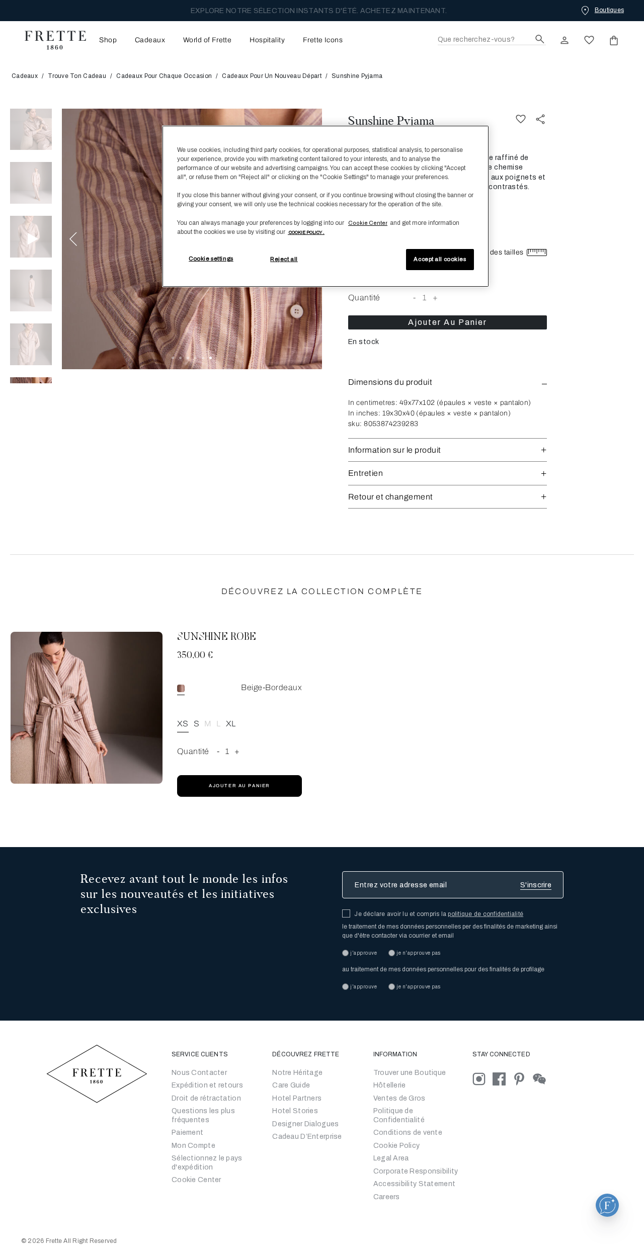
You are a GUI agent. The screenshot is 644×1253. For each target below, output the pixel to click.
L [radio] (218, 723)
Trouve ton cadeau (77, 75)
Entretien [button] (365, 473)
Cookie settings (211, 259)
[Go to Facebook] (503, 1078)
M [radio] (207, 723)
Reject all (284, 259)
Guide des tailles (496, 252)
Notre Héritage (297, 1072)
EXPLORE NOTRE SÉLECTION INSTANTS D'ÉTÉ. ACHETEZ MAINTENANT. (319, 11)
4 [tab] (195, 358)
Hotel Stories (295, 1111)
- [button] (414, 297)
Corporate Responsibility (415, 1171)
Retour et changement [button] (390, 496)
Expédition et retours (207, 1085)
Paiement (187, 1132)
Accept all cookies (440, 259)
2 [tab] (180, 358)
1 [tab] (173, 358)
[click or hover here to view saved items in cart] (614, 40)
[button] (447, 382)
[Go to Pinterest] (523, 1078)
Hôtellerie (389, 1085)
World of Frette (207, 40)
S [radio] (196, 723)
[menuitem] (105, 40)
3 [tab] (188, 358)
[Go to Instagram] (482, 1078)
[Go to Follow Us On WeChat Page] (542, 1078)
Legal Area (391, 1158)
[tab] (31, 129)
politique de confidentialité (485, 913)
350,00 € (195, 655)
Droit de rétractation (206, 1098)
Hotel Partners (296, 1098)
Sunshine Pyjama (391, 120)
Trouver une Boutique (409, 1072)
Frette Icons (323, 40)
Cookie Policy (396, 1145)
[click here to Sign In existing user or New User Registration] (564, 40)
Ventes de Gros (399, 1098)
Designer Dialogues (305, 1124)
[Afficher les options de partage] (541, 119)
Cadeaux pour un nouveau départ (271, 75)
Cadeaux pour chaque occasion (164, 75)
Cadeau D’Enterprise (307, 1136)
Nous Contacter (199, 1072)
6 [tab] (210, 358)
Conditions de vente (407, 1132)
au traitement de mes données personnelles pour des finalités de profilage (443, 969)
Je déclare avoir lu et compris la (438, 913)
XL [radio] (231, 723)
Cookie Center (196, 1180)
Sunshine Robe (216, 637)
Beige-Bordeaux (271, 687)
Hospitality (267, 40)
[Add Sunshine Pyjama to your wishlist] (521, 119)
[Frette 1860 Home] (50, 40)
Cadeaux (150, 40)
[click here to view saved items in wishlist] (589, 40)
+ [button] (435, 297)
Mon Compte (193, 1145)
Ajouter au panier (448, 322)
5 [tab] (203, 358)
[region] (325, 206)
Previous (73, 238)
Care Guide (291, 1085)
